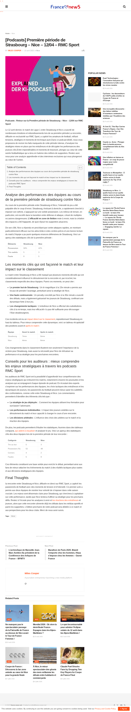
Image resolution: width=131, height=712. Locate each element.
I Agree (124, 709)
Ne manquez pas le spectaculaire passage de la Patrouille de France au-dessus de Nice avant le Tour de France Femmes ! (114, 242)
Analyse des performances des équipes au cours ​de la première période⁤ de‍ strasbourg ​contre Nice (44, 172)
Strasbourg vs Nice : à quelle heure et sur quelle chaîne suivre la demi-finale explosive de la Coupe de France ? (114, 195)
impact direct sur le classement (41, 319)
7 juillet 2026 (10, 679)
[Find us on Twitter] (118, 705)
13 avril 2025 (29, 51)
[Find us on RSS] (125, 705)
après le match (32, 326)
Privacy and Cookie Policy (105, 709)
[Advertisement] (67, 23)
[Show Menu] (6, 6)
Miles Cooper (14, 51)
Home (7, 33)
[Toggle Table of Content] (79, 167)
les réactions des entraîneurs (65, 500)
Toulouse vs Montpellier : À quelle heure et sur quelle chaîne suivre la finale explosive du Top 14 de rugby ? (114, 177)
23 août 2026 (38, 636)
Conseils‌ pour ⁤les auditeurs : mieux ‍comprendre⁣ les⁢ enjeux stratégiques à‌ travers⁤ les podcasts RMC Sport (43, 182)
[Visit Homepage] (65, 6)
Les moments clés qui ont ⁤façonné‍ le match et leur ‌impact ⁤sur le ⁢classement (39, 177)
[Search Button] (124, 6)
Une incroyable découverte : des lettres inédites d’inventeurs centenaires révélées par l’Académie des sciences (114, 113)
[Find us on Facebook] (114, 705)
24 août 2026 (11, 642)
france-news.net (16, 705)
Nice (13, 33)
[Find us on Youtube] (121, 705)
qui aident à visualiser (25, 431)
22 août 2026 (66, 636)
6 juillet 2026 (38, 681)
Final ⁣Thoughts (15, 187)
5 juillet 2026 (66, 679)
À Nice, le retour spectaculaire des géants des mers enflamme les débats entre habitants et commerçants (44, 672)
